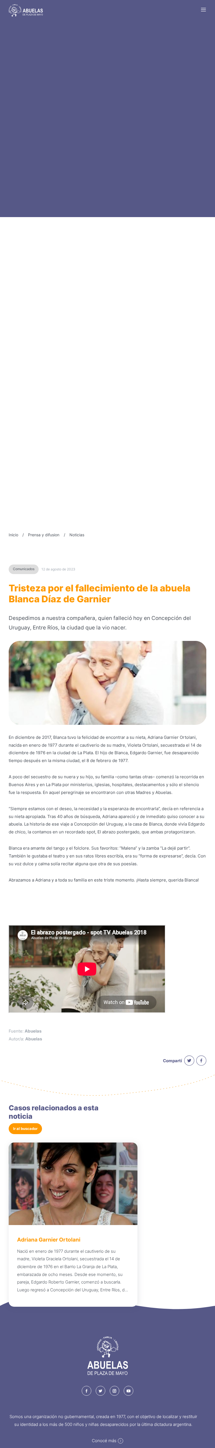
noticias (76, 534)
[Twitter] (101, 1391)
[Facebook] (87, 1391)
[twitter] (189, 1061)
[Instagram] (115, 1391)
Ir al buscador (25, 1128)
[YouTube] (129, 1391)
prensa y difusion (43, 534)
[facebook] (201, 1061)
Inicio (13, 534)
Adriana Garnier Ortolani (48, 1239)
